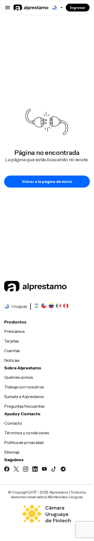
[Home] (47, 287)
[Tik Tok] (53, 469)
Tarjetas (11, 341)
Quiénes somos (18, 377)
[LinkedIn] (35, 469)
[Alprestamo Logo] (31, 8)
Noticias (12, 360)
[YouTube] (44, 469)
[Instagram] (25, 469)
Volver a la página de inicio (47, 181)
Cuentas (12, 350)
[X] (16, 469)
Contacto (13, 423)
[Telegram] (63, 469)
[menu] (7, 7)
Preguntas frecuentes (24, 406)
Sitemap (12, 452)
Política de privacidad (23, 442)
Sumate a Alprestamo (24, 396)
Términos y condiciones (26, 432)
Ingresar (77, 7)
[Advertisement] (47, 47)
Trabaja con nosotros (24, 386)
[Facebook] (6, 469)
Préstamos (14, 331)
